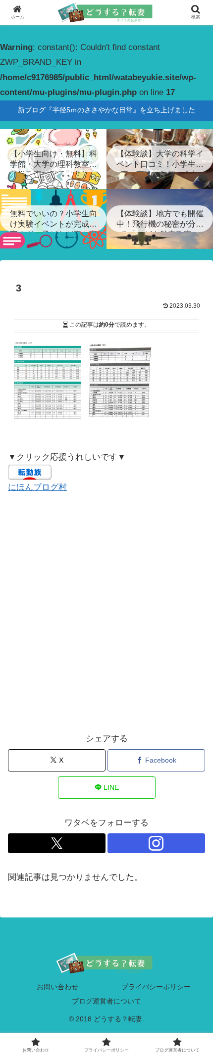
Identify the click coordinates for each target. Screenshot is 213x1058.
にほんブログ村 (37, 487)
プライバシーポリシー (156, 987)
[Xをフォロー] (57, 843)
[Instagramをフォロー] (156, 843)
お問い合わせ (57, 987)
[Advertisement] (106, 613)
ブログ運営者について (106, 1001)
